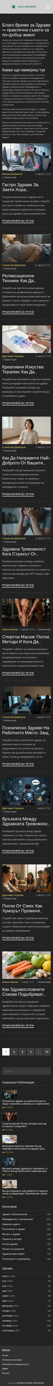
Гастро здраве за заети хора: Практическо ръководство (20, 187)
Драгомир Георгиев (13, 356)
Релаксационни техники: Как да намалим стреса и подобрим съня (22, 278)
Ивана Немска (10, 629)
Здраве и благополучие (26, 1214)
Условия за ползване (12, 1359)
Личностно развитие (26, 1248)
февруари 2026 (26, 1305)
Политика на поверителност (15, 1364)
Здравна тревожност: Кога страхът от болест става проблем (26, 551)
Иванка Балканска (12, 174)
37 (47, 1052)
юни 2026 (26, 1286)
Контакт (6, 1373)
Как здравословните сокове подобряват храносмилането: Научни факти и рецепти (23, 992)
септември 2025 (26, 1330)
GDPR (5, 1368)
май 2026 (26, 1290)
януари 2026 (26, 1310)
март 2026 (26, 1300)
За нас (5, 1355)
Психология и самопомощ (26, 1258)
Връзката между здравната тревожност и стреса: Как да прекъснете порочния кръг (26, 821)
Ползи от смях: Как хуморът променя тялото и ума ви (22, 908)
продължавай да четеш (18, 220)
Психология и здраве (26, 1229)
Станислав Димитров (14, 265)
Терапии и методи (26, 1239)
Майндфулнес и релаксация (26, 1219)
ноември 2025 (26, 1320)
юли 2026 (26, 1281)
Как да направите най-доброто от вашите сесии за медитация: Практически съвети (26, 460)
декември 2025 (26, 1315)
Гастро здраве (26, 1244)
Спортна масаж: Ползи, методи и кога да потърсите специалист (26, 639)
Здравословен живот (26, 1253)
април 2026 (26, 1295)
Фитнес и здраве (26, 1234)
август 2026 (26, 1276)
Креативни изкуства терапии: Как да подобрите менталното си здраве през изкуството (26, 369)
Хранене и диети (26, 1224)
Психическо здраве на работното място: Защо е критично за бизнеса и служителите (26, 730)
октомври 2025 (26, 1325)
